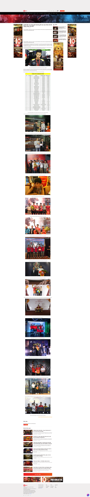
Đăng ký (57, 11)
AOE (27, 13)
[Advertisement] (45, 5)
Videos (56, 13)
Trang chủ (24, 13)
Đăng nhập (25, 424)
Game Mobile (41, 13)
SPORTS (34, 13)
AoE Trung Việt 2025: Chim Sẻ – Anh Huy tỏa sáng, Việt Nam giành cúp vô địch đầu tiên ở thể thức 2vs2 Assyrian (62, 36)
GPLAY (38, 13)
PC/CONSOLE (31, 13)
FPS (51, 13)
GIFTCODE (45, 13)
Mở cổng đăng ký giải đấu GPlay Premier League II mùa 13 (62, 40)
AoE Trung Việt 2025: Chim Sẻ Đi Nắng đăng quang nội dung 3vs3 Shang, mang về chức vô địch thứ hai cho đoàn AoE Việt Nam (62, 32)
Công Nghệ (48, 13)
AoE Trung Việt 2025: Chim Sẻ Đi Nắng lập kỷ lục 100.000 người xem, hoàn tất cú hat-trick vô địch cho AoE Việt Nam (62, 28)
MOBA (54, 13)
